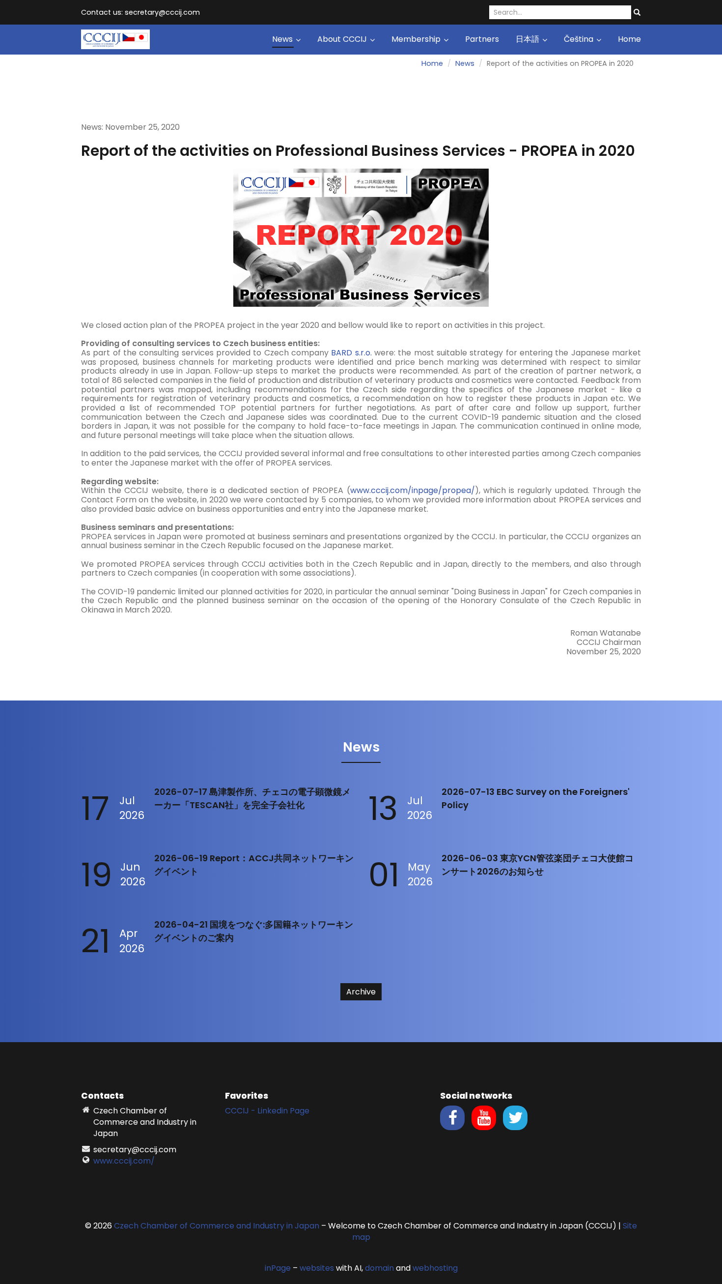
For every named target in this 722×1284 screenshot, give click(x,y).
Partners (482, 39)
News (283, 39)
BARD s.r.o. (351, 352)
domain (379, 1268)
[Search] (637, 12)
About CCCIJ (343, 39)
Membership (417, 39)
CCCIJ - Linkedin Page (267, 1110)
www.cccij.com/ (124, 1161)
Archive (361, 991)
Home (629, 39)
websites (317, 1268)
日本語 (528, 39)
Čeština (579, 39)
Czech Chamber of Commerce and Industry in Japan (216, 1225)
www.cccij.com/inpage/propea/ (412, 490)
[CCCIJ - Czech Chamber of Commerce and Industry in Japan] (115, 38)
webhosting (435, 1268)
